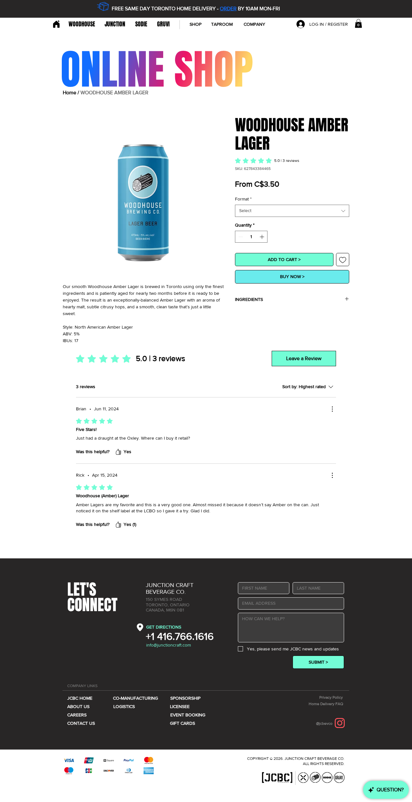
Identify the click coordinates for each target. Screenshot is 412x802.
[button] (254, 24)
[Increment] (262, 236)
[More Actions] (332, 409)
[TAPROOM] (55, 24)
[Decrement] (240, 236)
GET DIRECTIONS (163, 626)
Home (69, 92)
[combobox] (292, 211)
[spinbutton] (251, 236)
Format (243, 198)
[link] (358, 23)
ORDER (228, 8)
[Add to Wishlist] (342, 259)
